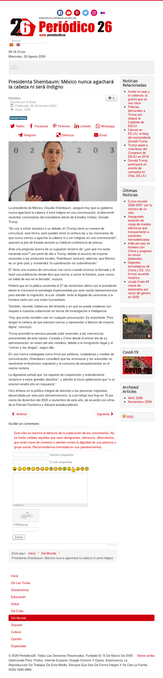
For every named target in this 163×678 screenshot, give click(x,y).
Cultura (16, 632)
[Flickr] (102, 13)
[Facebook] (60, 13)
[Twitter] (85, 13)
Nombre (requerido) (61, 455)
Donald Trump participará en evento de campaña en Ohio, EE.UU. (138, 168)
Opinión (16, 639)
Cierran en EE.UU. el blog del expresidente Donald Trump (139, 135)
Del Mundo (18, 617)
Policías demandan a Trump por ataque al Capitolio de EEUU (136, 116)
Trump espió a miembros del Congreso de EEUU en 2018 (138, 151)
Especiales (18, 646)
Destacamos (20, 589)
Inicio (14, 575)
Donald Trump (18, 117)
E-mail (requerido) (61, 462)
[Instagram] (94, 13)
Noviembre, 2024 (140, 401)
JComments (111, 545)
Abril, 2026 (135, 397)
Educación (18, 596)
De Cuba (17, 610)
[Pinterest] (77, 13)
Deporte (16, 625)
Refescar (21, 524)
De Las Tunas (20, 582)
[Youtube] (68, 13)
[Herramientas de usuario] (111, 98)
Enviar (19, 537)
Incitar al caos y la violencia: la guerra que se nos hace (139, 97)
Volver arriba (146, 655)
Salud (15, 603)
